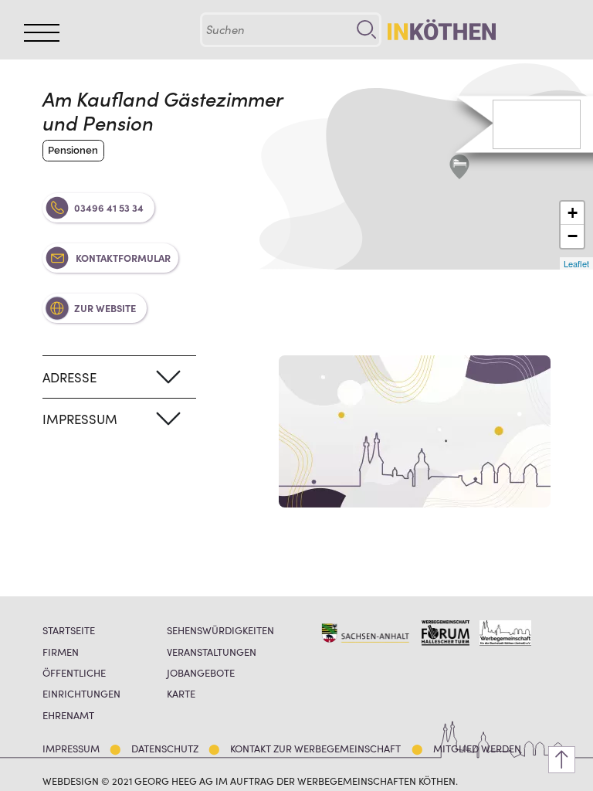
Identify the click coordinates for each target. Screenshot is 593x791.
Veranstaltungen (211, 651)
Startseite (68, 630)
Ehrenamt (68, 715)
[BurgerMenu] (41, 33)
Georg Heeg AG (173, 780)
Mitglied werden (477, 748)
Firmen (60, 651)
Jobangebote (201, 672)
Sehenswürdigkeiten (220, 630)
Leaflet (576, 263)
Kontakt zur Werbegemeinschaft (315, 748)
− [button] (573, 236)
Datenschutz (164, 748)
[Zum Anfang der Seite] (561, 759)
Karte (181, 693)
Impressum (71, 748)
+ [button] (573, 212)
